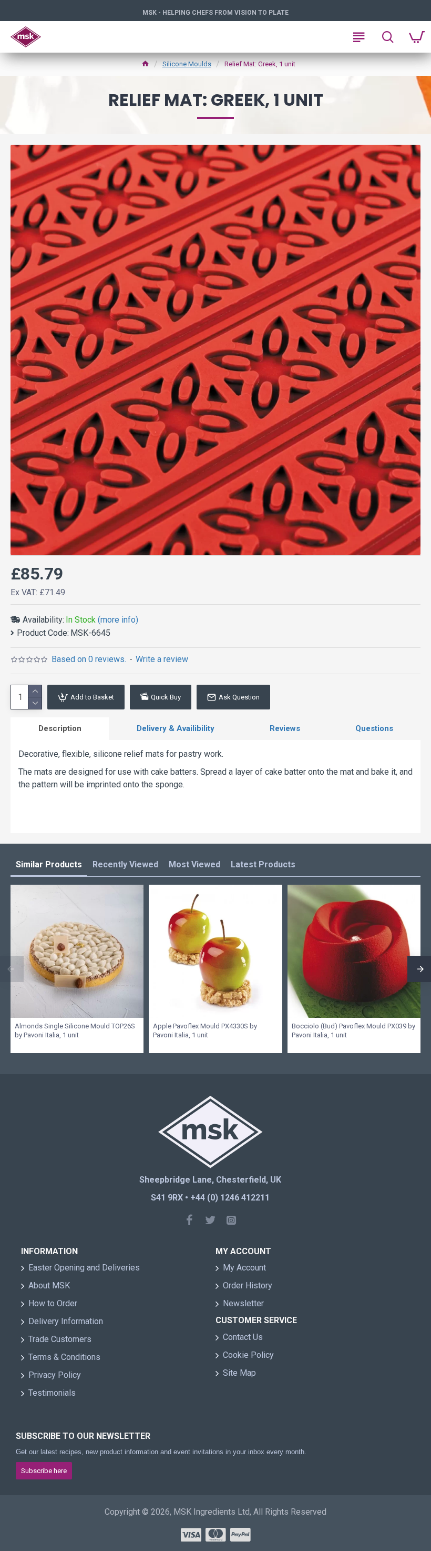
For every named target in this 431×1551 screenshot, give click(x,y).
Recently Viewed (125, 864)
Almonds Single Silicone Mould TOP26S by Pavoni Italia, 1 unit (75, 1030)
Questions (374, 728)
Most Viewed (194, 864)
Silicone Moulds (186, 64)
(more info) (118, 620)
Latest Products (263, 864)
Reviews (285, 728)
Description (59, 728)
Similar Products (49, 864)
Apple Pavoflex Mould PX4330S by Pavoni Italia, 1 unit (205, 1030)
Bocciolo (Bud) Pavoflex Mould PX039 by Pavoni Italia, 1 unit (353, 1030)
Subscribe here (44, 1471)
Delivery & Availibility (175, 728)
